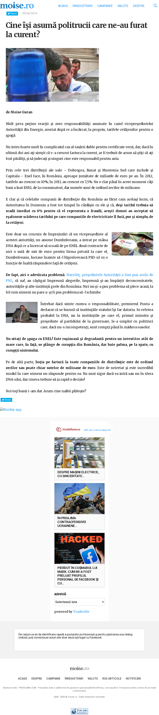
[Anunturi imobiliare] (66, 429)
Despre (138, 6)
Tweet (13, 13)
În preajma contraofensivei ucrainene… (71, 522)
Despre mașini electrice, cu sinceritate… (78, 474)
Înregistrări (83, 6)
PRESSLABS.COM (27, 688)
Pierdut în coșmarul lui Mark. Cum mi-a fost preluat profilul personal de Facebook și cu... (78, 575)
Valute (122, 6)
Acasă (63, 6)
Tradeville (81, 611)
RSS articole (111, 678)
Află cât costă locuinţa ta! (97, 430)
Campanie (105, 6)
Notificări (133, 678)
